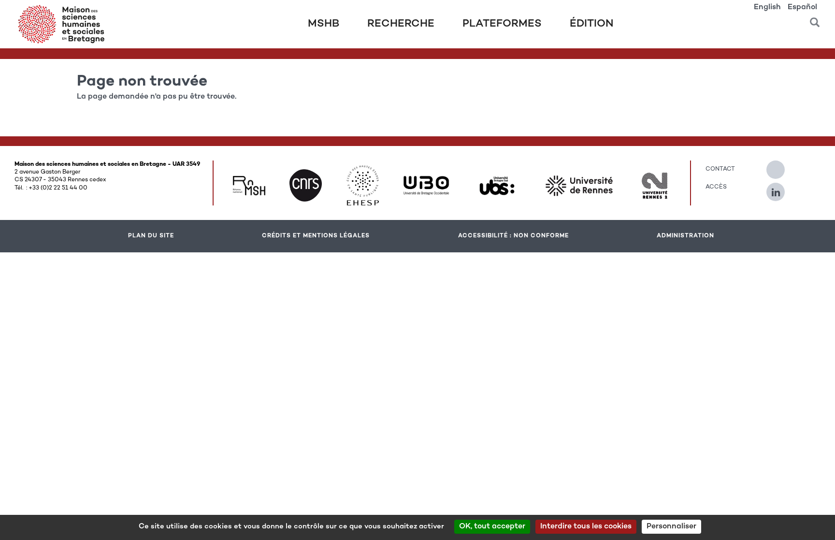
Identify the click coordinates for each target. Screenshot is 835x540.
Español (802, 7)
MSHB (323, 24)
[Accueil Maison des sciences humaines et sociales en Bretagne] (63, 24)
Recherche (400, 24)
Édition (592, 24)
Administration (685, 236)
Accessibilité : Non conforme (513, 236)
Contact (720, 169)
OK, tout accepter (492, 526)
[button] (815, 19)
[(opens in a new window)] (249, 185)
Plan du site (151, 236)
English (767, 7)
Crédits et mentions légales (316, 236)
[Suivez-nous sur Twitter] (780, 165)
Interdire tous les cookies (586, 526)
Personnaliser (671, 526)
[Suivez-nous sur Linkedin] (780, 188)
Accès (716, 187)
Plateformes (502, 24)
